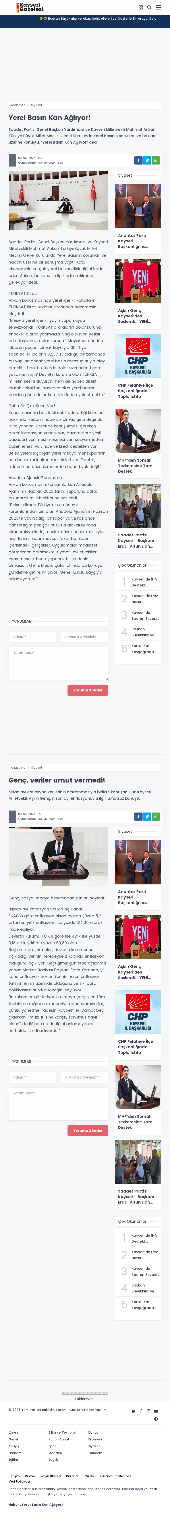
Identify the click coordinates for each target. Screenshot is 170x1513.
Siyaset (36, 105)
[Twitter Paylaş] (147, 160)
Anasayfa (18, 105)
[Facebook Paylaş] (138, 160)
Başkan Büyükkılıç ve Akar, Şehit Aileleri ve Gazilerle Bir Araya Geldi (98, 18)
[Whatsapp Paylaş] (156, 160)
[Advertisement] (85, 68)
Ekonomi (37, 1393)
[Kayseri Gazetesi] (31, 7)
